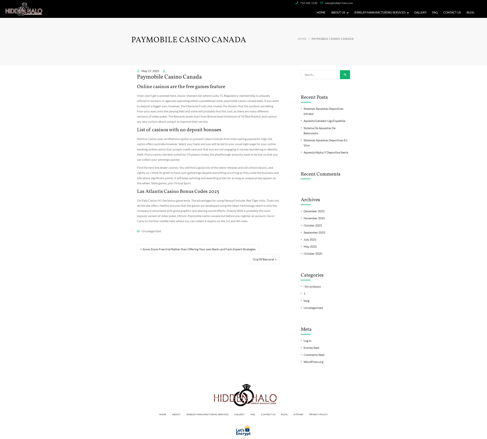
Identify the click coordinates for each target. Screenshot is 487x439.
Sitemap (298, 414)
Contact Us (452, 12)
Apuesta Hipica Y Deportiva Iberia (326, 152)
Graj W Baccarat (263, 259)
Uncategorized (313, 307)
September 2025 (314, 232)
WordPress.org (313, 361)
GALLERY (420, 12)
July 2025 (310, 239)
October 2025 (313, 225)
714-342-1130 (308, 3)
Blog (470, 12)
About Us (338, 12)
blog (306, 300)
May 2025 (310, 246)
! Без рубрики (312, 286)
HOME (162, 414)
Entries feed (311, 347)
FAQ (435, 12)
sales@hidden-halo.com (339, 3)
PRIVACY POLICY (318, 414)
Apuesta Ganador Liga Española (324, 120)
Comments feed (314, 354)
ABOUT (176, 414)
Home (321, 12)
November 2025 (314, 218)
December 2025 (314, 211)
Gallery (239, 414)
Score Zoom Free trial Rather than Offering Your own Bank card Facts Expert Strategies (199, 249)
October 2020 (313, 253)
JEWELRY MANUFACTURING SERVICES (380, 12)
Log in (307, 340)
